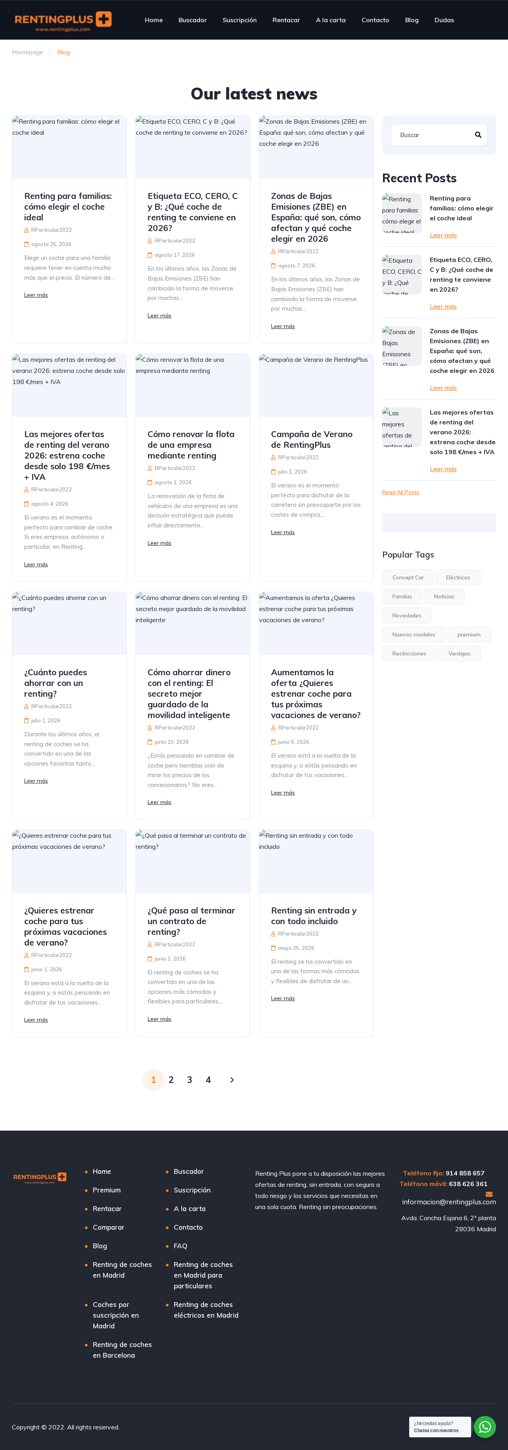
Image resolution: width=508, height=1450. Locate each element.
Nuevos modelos (414, 634)
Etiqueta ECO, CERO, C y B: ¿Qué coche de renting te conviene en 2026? (193, 212)
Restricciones (409, 653)
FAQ (180, 1246)
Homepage (27, 52)
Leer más (36, 294)
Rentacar (286, 20)
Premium (107, 1190)
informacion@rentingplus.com (449, 1202)
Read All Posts (400, 492)
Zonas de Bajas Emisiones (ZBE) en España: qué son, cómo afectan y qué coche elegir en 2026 (316, 217)
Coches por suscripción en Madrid (116, 1315)
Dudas (444, 20)
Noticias (444, 596)
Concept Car (408, 577)
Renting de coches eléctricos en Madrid (206, 1309)
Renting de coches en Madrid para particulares (203, 1275)
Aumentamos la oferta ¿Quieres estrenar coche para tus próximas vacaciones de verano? (316, 693)
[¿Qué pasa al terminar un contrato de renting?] (193, 861)
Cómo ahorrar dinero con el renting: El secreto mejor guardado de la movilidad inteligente (189, 693)
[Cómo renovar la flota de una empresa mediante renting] (193, 385)
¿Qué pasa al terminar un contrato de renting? (191, 921)
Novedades (407, 615)
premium (469, 634)
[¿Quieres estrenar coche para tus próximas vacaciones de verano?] (69, 861)
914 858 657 (465, 1173)
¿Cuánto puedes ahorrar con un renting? (55, 683)
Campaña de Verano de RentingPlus (311, 439)
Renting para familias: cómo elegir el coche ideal (68, 206)
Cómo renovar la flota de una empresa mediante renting (191, 444)
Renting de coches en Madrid (122, 1269)
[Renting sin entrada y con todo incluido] (316, 861)
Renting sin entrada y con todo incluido (313, 915)
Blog (412, 20)
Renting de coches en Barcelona (122, 1349)
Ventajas (459, 653)
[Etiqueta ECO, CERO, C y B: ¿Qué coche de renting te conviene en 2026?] (193, 147)
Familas (402, 596)
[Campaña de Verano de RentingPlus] (316, 385)
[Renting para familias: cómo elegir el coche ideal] (69, 147)
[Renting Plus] (64, 20)
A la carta (331, 20)
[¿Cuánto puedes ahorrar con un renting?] (69, 623)
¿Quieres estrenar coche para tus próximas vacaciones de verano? (65, 926)
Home (154, 20)
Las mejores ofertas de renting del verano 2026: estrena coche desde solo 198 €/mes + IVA (67, 455)
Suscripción (240, 20)
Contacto (375, 20)
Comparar (109, 1227)
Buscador (193, 20)
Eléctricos (458, 577)
